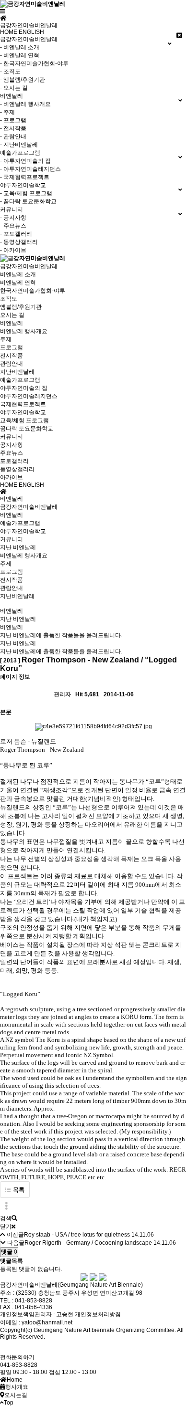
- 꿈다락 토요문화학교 (28, 201)
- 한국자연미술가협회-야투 (34, 63)
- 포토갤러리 (16, 234)
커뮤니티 (11, 436)
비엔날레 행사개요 (23, 331)
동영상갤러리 (17, 469)
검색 (6, 1218)
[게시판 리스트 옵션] (6, 1206)
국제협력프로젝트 (23, 404)
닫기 (6, 1226)
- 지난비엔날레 (19, 144)
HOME (8, 32)
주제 (6, 339)
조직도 (8, 298)
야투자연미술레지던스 (29, 396)
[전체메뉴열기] (2, 11)
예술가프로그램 (20, 380)
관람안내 (11, 363)
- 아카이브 (13, 250)
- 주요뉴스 (13, 225)
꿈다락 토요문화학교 (26, 428)
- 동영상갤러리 (19, 242)
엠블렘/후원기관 (21, 307)
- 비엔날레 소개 (19, 47)
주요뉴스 (11, 453)
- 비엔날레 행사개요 (25, 104)
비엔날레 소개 (18, 274)
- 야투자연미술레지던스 (30, 169)
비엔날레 (11, 323)
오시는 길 (12, 315)
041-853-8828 (18, 1365)
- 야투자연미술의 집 (25, 160)
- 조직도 (10, 71)
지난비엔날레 (17, 371)
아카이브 (11, 477)
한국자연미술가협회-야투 (32, 290)
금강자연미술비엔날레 (29, 266)
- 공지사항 (13, 217)
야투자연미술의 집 (23, 388)
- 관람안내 (13, 136)
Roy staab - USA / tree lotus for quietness (77, 1234)
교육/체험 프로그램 (24, 420)
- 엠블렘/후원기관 (22, 79)
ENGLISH (31, 32)
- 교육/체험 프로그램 (26, 193)
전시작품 (11, 355)
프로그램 (11, 347)
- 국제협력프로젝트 (24, 177)
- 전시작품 (13, 128)
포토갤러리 (14, 461)
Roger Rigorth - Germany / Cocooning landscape (88, 1242)
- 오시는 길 (14, 87)
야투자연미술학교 (23, 412)
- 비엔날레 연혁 (19, 55)
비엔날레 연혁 (18, 282)
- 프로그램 (13, 120)
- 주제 (7, 112)
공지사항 (11, 444)
